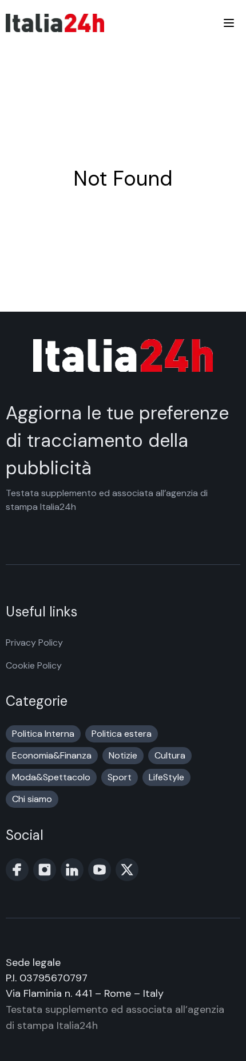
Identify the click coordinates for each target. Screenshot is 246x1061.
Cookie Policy (34, 665)
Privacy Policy (34, 642)
